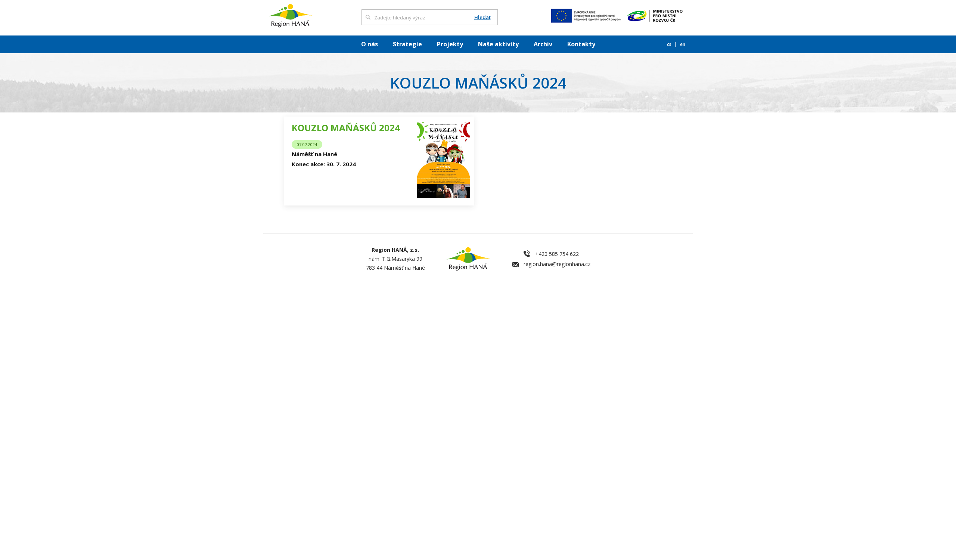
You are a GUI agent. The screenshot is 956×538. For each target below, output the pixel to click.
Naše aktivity (498, 44)
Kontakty (581, 44)
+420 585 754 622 (557, 253)
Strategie (407, 44)
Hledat (482, 17)
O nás (369, 44)
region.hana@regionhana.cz (557, 264)
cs (670, 44)
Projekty (450, 44)
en (682, 44)
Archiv (543, 44)
